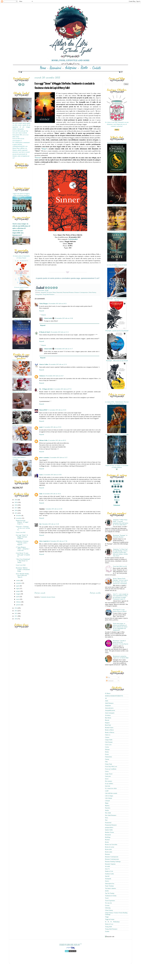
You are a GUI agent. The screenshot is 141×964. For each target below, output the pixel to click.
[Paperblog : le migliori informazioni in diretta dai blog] (70, 949)
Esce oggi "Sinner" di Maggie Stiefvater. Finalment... (22, 536)
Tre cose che (108, 903)
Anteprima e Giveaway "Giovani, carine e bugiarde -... (22, 542)
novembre (19, 518)
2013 (16, 610)
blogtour (107, 722)
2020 (16, 499)
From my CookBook (110, 769)
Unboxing (107, 908)
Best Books (108, 718)
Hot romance (108, 781)
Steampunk (108, 878)
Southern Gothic (109, 874)
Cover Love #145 (20, 532)
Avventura (49, 292)
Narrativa (107, 808)
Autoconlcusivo (109, 708)
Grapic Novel (108, 774)
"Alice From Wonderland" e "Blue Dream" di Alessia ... (23, 560)
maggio (18, 594)
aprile (18, 596)
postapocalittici (109, 827)
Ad (106, 698)
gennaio (18, 604)
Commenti (110, 681)
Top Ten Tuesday (109, 893)
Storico (107, 881)
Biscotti (107, 720)
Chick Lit (107, 735)
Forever (37, 157)
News (106, 817)
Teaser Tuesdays (109, 886)
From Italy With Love (111, 766)
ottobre (18, 580)
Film (106, 761)
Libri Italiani (108, 798)
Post (108, 677)
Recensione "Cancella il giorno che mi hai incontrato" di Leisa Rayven (120, 642)
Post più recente (40, 593)
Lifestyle (107, 800)
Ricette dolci (108, 849)
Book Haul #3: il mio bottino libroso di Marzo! (120, 610)
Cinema (107, 737)
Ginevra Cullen (43, 364)
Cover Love (108, 744)
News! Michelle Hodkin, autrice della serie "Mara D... (22, 575)
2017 (16, 508)
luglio (18, 588)
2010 (16, 619)
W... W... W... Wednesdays (112, 921)
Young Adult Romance (48, 294)
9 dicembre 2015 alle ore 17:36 (58, 541)
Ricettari (107, 839)
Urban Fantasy (92, 292)
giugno (18, 591)
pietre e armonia (44, 457)
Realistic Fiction (109, 832)
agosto (18, 586)
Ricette (107, 842)
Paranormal (59, 292)
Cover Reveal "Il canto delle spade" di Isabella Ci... (23, 554)
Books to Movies (109, 732)
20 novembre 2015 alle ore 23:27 (54, 376)
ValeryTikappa (43, 303)
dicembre (19, 515)
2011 (16, 616)
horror (106, 779)
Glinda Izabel (48, 318)
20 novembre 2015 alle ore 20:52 (57, 303)
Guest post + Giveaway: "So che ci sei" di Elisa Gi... (23, 528)
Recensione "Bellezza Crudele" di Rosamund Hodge (23, 569)
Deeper (44, 149)
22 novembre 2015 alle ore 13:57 (58, 457)
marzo (18, 599)
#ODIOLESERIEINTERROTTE (114, 696)
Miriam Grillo (43, 440)
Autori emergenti (109, 713)
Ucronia (107, 905)
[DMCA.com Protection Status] (70, 952)
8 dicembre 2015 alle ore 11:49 (50, 524)
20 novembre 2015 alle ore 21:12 (60, 332)
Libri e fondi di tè (44, 541)
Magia (106, 803)
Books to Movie (109, 730)
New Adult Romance (110, 815)
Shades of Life (109, 871)
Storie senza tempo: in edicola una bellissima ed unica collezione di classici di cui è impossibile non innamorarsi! (120, 627)
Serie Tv (107, 869)
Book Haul (108, 725)
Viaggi (107, 917)
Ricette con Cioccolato (111, 844)
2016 (16, 510)
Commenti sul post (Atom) (47, 597)
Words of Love (109, 924)
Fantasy (107, 759)
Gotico (107, 771)
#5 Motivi (107, 693)
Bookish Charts (109, 727)
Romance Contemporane (111, 856)
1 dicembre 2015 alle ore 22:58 (53, 509)
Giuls (40, 493)
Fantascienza (108, 756)
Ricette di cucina (109, 847)
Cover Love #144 (20, 565)
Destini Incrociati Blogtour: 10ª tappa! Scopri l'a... (22, 522)
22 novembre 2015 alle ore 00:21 (57, 440)
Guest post (108, 776)
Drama (54, 292)
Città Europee (109, 742)
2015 (16, 513)
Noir (106, 820)
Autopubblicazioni (110, 710)
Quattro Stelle (109, 830)
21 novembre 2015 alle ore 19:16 (52, 427)
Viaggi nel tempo (109, 919)
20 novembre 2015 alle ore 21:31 (58, 364)
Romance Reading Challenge (113, 861)
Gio (40, 524)
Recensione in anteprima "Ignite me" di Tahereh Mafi (120, 657)
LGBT (107, 791)
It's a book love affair (111, 788)
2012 (16, 613)
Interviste (107, 786)
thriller (107, 891)
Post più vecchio (95, 593)
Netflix (107, 810)
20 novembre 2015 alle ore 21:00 (64, 318)
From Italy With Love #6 (120, 566)
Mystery (107, 805)
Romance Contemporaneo (81, 292)
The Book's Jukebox (110, 888)
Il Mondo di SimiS (44, 332)
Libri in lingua (109, 796)
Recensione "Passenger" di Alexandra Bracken (120, 536)
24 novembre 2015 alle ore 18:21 (52, 493)
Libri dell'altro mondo (111, 793)
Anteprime (43, 292)
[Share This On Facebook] (46, 288)
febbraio (18, 602)
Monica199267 (43, 410)
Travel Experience (110, 900)
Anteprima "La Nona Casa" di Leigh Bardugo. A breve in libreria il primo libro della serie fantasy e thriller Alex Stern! (120, 552)
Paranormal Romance (68, 292)
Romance (107, 854)
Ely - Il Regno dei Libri (46, 389)
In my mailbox (109, 783)
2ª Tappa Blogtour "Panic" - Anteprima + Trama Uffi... (23, 548)
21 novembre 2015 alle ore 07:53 (62, 389)
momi (41, 427)
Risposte (43, 315)
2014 (16, 608)
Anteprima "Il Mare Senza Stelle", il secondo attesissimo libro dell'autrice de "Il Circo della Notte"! (120, 522)
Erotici (107, 754)
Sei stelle (107, 866)
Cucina (107, 747)
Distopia (107, 749)
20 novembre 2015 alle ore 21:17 (64, 348)
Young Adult (38, 294)
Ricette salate (108, 852)
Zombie (107, 931)
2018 (16, 505)
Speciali (107, 876)
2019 (16, 502)
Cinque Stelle (108, 739)
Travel (106, 898)
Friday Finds (108, 764)
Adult (106, 701)
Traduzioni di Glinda (110, 895)
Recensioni (108, 834)
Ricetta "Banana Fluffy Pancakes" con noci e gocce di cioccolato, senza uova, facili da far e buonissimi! (120, 581)
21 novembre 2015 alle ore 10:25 (57, 410)
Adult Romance (109, 703)
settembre (19, 583)
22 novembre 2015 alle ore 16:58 (52, 474)
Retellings (107, 837)
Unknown (42, 376)
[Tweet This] (49, 288)
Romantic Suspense (110, 864)
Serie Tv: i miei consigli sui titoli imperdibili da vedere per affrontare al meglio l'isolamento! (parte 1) (120, 596)
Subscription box (109, 883)
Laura (41, 474)
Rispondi (41, 311)
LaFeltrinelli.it (73, 239)
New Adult (108, 813)
